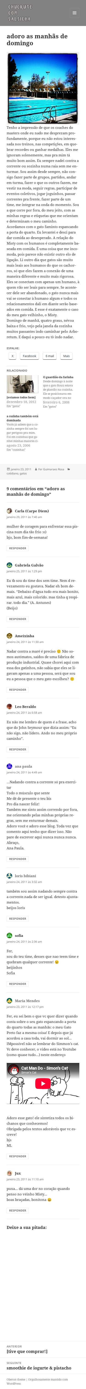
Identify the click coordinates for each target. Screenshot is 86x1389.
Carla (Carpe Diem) (32, 511)
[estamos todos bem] (21, 397)
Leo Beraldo (25, 706)
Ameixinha (24, 636)
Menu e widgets (74, 17)
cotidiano (12, 473)
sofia (19, 935)
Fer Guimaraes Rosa (51, 469)
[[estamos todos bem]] (23, 384)
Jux (18, 1173)
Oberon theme (16, 1379)
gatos (23, 473)
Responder (17, 548)
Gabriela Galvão (29, 565)
